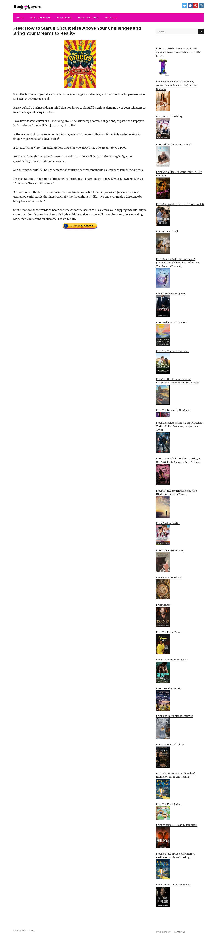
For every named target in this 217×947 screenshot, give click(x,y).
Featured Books (40, 17)
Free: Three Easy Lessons (170, 550)
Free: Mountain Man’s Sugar (171, 659)
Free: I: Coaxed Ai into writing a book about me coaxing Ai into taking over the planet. (178, 52)
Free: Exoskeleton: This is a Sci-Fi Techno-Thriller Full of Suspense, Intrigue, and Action (180, 426)
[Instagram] (201, 5)
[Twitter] (184, 5)
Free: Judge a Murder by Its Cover (174, 716)
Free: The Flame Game (168, 632)
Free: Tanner (163, 604)
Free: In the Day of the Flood (172, 322)
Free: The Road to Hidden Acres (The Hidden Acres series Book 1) (176, 492)
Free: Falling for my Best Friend (173, 144)
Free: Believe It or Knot (169, 577)
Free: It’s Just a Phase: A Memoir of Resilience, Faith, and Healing (175, 775)
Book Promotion (88, 17)
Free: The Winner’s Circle (170, 744)
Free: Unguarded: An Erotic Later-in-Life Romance (179, 174)
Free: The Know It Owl (168, 804)
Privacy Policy (163, 931)
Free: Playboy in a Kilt (168, 523)
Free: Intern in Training (169, 116)
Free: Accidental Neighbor (170, 293)
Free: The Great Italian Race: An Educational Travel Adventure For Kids (177, 381)
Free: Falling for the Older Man (173, 884)
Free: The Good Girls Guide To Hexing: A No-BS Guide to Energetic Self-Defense (178, 460)
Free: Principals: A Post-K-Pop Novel (176, 825)
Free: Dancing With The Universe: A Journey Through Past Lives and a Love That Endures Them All (177, 263)
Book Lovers (64, 17)
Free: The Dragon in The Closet (173, 410)
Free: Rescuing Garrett (168, 688)
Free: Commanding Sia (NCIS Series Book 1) (180, 204)
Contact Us (179, 931)
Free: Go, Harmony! (167, 231)
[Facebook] (190, 5)
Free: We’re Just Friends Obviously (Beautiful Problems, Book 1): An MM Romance (176, 85)
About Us (111, 17)
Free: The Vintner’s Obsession (172, 351)
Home (20, 17)
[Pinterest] (195, 5)
